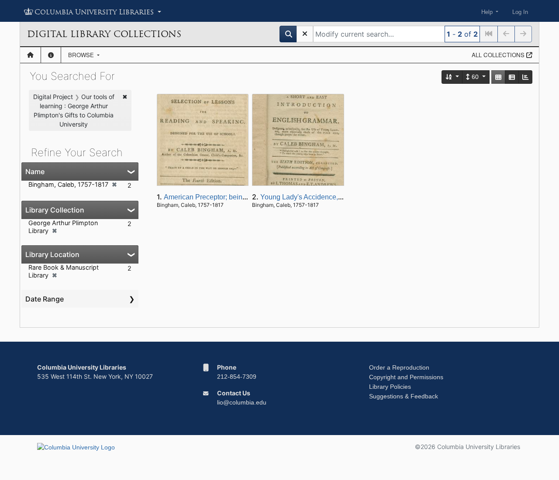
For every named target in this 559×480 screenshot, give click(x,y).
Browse (82, 55)
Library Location (52, 254)
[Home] (30, 55)
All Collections (499, 55)
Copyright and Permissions (406, 377)
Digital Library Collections (104, 34)
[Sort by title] (452, 77)
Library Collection (54, 210)
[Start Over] (305, 34)
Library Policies (390, 386)
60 (475, 76)
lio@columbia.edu (241, 402)
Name (35, 171)
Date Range (44, 299)
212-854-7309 (236, 376)
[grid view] (498, 77)
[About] (51, 55)
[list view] (512, 77)
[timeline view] (525, 77)
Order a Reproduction (399, 367)
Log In (520, 12)
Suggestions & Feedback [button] (403, 396)
